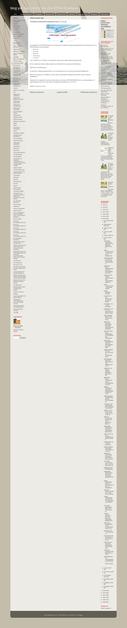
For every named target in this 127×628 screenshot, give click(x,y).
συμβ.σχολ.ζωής (83, 14)
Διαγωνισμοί (16, 49)
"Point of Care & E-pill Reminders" (19, 21)
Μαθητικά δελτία (17, 119)
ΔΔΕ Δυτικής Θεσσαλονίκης (17, 43)
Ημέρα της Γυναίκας (18, 90)
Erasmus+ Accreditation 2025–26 (19, 235)
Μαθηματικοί (16, 115)
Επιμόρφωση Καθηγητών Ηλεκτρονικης (17, 85)
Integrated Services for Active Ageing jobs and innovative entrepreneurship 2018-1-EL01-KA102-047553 (19, 255)
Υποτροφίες (16, 175)
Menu (15, 14)
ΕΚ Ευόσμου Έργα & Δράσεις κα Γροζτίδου (106, 83)
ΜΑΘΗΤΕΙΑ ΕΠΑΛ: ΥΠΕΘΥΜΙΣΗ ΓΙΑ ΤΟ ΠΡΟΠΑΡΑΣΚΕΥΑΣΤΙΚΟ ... (108, 381)
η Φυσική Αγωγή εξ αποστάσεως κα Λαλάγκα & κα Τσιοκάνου (106, 69)
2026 (104, 602)
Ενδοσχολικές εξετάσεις (17, 71)
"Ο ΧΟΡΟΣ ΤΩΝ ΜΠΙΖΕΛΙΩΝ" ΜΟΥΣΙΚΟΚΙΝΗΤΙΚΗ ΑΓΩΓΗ (109, 406)
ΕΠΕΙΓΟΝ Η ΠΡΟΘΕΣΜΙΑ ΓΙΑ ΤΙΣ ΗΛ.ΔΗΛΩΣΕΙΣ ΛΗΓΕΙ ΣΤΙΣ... (108, 525)
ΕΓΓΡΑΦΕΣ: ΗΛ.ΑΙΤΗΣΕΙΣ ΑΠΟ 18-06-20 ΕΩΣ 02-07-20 (108, 463)
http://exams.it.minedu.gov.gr (38, 67)
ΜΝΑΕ (15, 123)
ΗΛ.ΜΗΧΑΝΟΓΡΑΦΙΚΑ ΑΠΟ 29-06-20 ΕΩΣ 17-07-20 (108, 538)
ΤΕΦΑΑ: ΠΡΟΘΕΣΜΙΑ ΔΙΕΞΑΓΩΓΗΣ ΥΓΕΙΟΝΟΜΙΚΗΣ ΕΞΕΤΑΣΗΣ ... (108, 500)
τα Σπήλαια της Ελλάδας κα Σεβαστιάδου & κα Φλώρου (106, 62)
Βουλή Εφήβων (17, 36)
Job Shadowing (17, 262)
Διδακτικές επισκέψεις (19, 51)
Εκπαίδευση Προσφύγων (16, 68)
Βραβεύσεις (16, 38)
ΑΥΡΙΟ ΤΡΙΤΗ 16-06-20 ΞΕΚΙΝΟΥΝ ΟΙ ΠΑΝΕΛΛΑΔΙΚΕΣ (108, 437)
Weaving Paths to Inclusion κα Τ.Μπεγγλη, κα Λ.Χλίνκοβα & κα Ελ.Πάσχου (105, 100)
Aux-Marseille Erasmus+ (17, 201)
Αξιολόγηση (16, 28)
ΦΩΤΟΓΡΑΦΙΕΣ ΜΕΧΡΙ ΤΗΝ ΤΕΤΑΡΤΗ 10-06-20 (108, 317)
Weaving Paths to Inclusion (18, 310)
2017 (104, 211)
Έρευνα (15, 88)
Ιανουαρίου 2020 (108, 220)
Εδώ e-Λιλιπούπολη (18, 59)
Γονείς (15, 40)
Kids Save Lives (17, 264)
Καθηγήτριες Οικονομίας (16, 109)
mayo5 (72, 615)
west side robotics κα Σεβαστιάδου (106, 91)
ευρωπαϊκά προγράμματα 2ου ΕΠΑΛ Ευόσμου (106, 53)
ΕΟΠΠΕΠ (15, 81)
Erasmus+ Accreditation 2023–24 (19, 228)
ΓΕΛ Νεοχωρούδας (106, 88)
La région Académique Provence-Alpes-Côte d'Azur (19, 268)
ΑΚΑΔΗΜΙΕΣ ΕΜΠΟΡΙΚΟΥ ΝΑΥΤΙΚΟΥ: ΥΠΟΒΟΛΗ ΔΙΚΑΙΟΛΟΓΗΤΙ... (108, 475)
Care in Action (17, 204)
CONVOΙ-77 (16, 206)
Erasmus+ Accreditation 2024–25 (19, 232)
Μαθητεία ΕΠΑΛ (17, 117)
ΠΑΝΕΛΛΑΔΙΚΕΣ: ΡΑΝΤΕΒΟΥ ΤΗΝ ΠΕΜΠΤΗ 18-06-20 (108, 449)
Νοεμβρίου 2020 (108, 582)
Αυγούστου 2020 (108, 571)
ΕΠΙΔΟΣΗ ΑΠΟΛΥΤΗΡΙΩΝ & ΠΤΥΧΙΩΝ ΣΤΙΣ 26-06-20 (109, 492)
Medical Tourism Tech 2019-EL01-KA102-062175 (19, 281)
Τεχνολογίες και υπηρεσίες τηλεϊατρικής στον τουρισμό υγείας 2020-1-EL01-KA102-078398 (19, 162)
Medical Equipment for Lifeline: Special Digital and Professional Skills (19, 277)
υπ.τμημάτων (39, 14)
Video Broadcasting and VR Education (18, 306)
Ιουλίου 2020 (107, 568)
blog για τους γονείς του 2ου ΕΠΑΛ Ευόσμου (44, 8)
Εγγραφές (16, 57)
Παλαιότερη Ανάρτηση (89, 92)
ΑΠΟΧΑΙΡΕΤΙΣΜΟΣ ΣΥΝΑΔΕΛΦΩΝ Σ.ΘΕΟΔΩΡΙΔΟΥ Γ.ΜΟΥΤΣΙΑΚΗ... (108, 561)
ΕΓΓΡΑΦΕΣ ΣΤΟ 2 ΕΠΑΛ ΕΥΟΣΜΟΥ (108, 305)
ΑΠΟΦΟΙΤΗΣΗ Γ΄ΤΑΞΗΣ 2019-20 (109, 532)
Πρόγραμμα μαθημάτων (16, 143)
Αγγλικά (15, 23)
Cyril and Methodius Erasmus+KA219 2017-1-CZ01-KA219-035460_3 (19, 215)
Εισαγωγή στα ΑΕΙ (40, 86)
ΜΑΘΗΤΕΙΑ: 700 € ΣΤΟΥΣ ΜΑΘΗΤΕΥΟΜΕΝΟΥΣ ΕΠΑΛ (108, 311)
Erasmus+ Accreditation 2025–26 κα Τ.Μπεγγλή (107, 106)
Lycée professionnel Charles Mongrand (18, 272)
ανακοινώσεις (104, 14)
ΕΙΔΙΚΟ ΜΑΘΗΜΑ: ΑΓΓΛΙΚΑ (107, 292)
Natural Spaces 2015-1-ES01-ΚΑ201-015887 (19, 288)
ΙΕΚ (14, 92)
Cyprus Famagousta (19, 208)
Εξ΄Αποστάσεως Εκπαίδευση (17, 78)
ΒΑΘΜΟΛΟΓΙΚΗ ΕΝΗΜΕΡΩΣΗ (108, 468)
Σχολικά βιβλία (17, 156)
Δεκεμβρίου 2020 (108, 586)
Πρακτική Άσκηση (18, 140)
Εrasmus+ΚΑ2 (50, 14)
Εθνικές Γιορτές (17, 61)
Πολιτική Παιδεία (17, 138)
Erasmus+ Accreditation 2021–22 (19, 221)
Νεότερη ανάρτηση (37, 92)
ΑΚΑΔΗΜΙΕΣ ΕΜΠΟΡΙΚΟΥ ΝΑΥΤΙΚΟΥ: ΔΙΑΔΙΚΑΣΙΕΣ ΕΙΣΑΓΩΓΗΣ (108, 429)
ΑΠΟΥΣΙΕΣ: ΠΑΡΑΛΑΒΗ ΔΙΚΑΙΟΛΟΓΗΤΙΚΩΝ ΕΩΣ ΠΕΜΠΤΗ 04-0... (108, 244)
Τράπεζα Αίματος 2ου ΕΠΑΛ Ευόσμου (19, 172)
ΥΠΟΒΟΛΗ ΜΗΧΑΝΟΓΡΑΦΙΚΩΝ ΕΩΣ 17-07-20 (108, 552)
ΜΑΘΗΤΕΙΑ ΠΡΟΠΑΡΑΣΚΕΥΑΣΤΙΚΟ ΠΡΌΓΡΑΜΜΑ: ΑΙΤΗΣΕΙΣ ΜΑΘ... (108, 344)
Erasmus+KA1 (61, 14)
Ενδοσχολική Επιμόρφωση (17, 75)
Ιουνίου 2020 (107, 237)
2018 (104, 214)
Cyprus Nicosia (17, 210)
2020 (104, 218)
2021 (104, 590)
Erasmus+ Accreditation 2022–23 (19, 225)
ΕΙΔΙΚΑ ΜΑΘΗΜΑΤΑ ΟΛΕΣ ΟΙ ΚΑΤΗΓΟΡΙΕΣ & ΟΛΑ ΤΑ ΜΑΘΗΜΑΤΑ (109, 484)
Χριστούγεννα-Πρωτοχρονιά (17, 188)
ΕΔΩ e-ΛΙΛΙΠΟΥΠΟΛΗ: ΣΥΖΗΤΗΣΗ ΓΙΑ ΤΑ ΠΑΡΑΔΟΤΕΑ (108, 253)
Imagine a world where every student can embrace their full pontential (19, 247)
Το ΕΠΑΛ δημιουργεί (18, 169)
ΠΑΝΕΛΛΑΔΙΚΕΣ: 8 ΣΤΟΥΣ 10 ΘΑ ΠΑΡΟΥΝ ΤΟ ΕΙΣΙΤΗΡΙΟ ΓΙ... (108, 261)
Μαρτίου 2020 (108, 228)
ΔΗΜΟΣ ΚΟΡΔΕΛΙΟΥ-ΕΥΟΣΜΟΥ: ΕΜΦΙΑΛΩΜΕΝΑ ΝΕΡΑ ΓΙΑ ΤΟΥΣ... (108, 390)
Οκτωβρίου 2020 (108, 579)
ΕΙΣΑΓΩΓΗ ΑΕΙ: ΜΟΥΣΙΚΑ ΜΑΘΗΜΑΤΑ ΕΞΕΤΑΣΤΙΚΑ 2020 (108, 545)
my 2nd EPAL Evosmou (19, 326)
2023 (104, 595)
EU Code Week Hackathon (17, 239)
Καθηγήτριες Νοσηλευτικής (17, 105)
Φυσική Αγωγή (17, 181)
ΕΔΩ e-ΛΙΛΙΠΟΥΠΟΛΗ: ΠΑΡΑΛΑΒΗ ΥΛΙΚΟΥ (108, 286)
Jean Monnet (17, 260)
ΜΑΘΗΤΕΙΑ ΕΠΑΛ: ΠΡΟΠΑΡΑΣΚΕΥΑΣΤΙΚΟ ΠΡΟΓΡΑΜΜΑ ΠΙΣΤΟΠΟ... (108, 269)
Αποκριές (15, 30)
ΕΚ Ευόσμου (16, 65)
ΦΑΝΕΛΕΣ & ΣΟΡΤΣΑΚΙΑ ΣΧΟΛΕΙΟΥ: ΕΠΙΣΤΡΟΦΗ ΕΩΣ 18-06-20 (108, 456)
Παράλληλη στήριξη (18, 133)
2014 (104, 205)
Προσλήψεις (16, 146)
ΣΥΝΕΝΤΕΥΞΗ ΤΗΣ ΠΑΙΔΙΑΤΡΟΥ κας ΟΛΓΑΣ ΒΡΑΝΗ (108, 298)
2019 (104, 216)
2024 (104, 597)
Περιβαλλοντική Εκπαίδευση (17, 136)
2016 (104, 209)
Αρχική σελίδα (62, 92)
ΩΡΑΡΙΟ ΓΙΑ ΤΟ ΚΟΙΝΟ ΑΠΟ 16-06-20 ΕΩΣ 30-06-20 (108, 412)
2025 (104, 599)
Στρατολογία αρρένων (19, 152)
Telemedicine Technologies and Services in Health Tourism (18, 301)
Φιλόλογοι (16, 177)
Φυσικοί (15, 183)
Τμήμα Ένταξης (17, 167)
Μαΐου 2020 (107, 235)
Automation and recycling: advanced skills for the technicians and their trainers (19, 196)
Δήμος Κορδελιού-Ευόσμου (18, 46)
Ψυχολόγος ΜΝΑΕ (18, 191)
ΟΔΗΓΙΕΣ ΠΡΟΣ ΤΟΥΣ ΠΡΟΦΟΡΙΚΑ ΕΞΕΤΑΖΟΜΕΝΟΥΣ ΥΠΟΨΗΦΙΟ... (108, 335)
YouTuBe (15, 312)
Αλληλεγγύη (16, 26)
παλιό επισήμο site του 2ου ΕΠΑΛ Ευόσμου (107, 49)
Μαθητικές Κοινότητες (19, 121)
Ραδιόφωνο (16, 148)
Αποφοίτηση (16, 32)
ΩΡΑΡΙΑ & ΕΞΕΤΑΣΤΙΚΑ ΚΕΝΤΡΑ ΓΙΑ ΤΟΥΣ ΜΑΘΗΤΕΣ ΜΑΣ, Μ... (108, 420)
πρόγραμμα (94, 14)
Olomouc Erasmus (18, 292)
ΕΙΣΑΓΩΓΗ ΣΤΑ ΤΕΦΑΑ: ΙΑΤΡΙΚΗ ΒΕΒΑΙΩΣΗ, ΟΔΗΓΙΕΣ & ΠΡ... (108, 372)
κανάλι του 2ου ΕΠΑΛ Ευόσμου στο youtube (107, 57)
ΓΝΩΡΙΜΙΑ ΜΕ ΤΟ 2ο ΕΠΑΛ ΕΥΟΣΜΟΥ (109, 443)
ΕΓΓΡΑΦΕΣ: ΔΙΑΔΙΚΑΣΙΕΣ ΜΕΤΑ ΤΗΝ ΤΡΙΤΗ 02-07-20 (108, 508)
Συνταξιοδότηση (17, 154)
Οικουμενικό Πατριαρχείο (16, 128)
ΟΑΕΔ (15, 125)
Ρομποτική (16, 150)
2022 (104, 593)
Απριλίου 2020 (108, 231)
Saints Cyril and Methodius (105, 94)
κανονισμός (72, 14)
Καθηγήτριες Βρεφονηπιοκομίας (18, 98)
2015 (104, 207)
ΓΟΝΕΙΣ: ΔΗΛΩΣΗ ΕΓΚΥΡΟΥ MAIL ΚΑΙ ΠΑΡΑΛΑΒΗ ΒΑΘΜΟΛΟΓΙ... (108, 517)
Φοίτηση (15, 179)
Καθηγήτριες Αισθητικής (16, 95)
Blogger (80, 615)
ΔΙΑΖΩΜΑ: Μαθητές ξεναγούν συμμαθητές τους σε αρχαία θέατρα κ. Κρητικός (107, 75)
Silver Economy (105, 86)
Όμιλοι (15, 131)
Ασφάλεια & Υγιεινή (18, 34)
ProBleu (15, 294)
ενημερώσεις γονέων (26, 14)
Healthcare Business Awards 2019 (19, 242)
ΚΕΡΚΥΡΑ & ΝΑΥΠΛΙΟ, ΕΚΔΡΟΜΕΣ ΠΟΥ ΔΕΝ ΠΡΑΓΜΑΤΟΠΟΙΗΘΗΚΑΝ (108, 325)
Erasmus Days (17, 219)
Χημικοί (15, 185)
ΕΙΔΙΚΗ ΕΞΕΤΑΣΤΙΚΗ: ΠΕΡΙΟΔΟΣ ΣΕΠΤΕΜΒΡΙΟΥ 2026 (106, 24)
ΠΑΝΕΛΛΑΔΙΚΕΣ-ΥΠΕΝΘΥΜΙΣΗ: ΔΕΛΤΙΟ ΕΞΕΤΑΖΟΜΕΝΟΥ (108, 399)
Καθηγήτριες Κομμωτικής (16, 102)
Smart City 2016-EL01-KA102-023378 (19, 296)
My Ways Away (17, 285)
